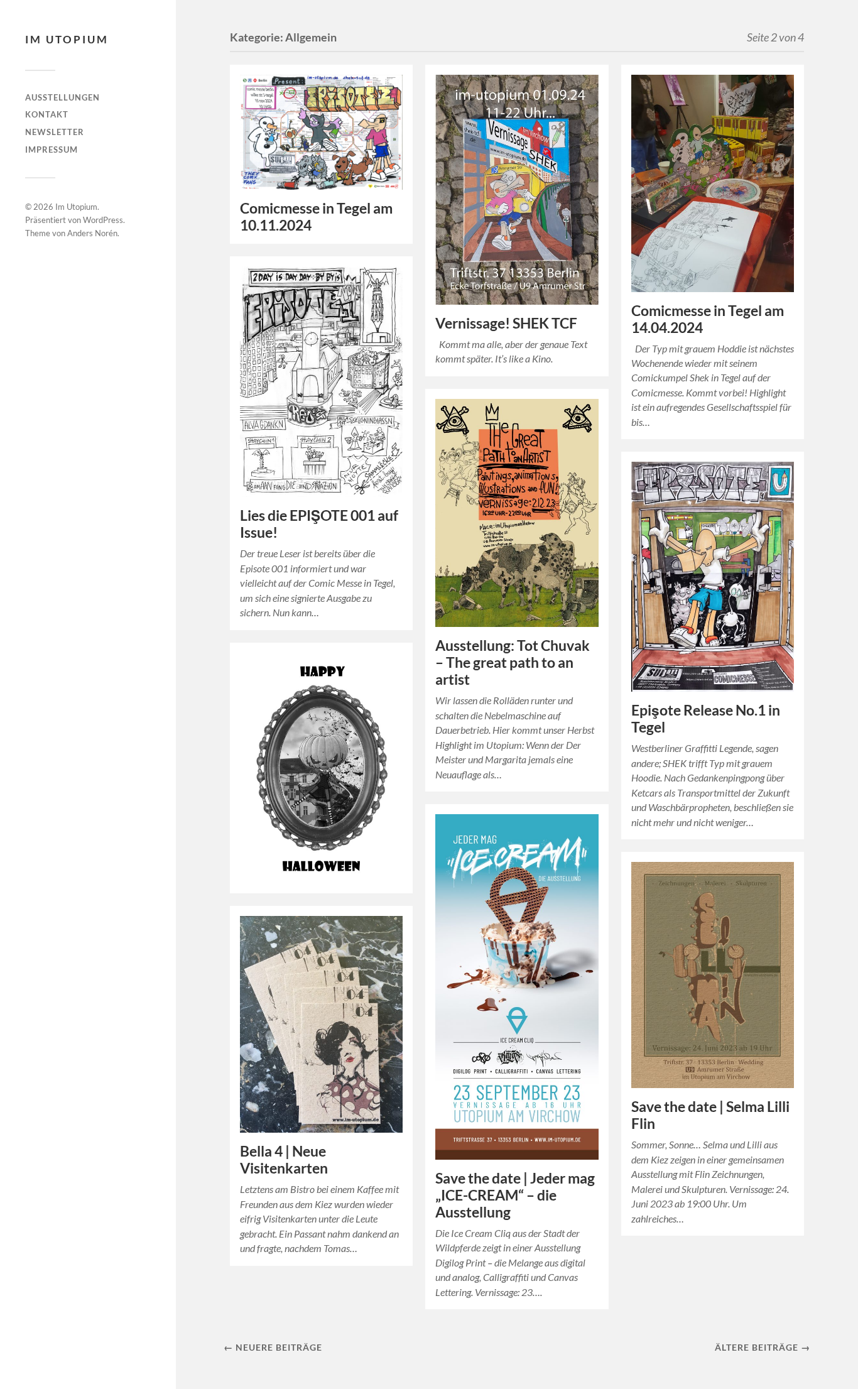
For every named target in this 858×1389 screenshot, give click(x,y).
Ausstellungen (62, 97)
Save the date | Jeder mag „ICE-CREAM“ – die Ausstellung (515, 1195)
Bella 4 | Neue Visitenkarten (284, 1160)
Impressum (51, 149)
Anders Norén (92, 233)
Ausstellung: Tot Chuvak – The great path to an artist (512, 662)
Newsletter (54, 132)
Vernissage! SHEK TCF (506, 323)
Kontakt (46, 114)
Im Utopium (67, 39)
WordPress (103, 220)
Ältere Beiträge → (762, 1347)
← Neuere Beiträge (273, 1347)
